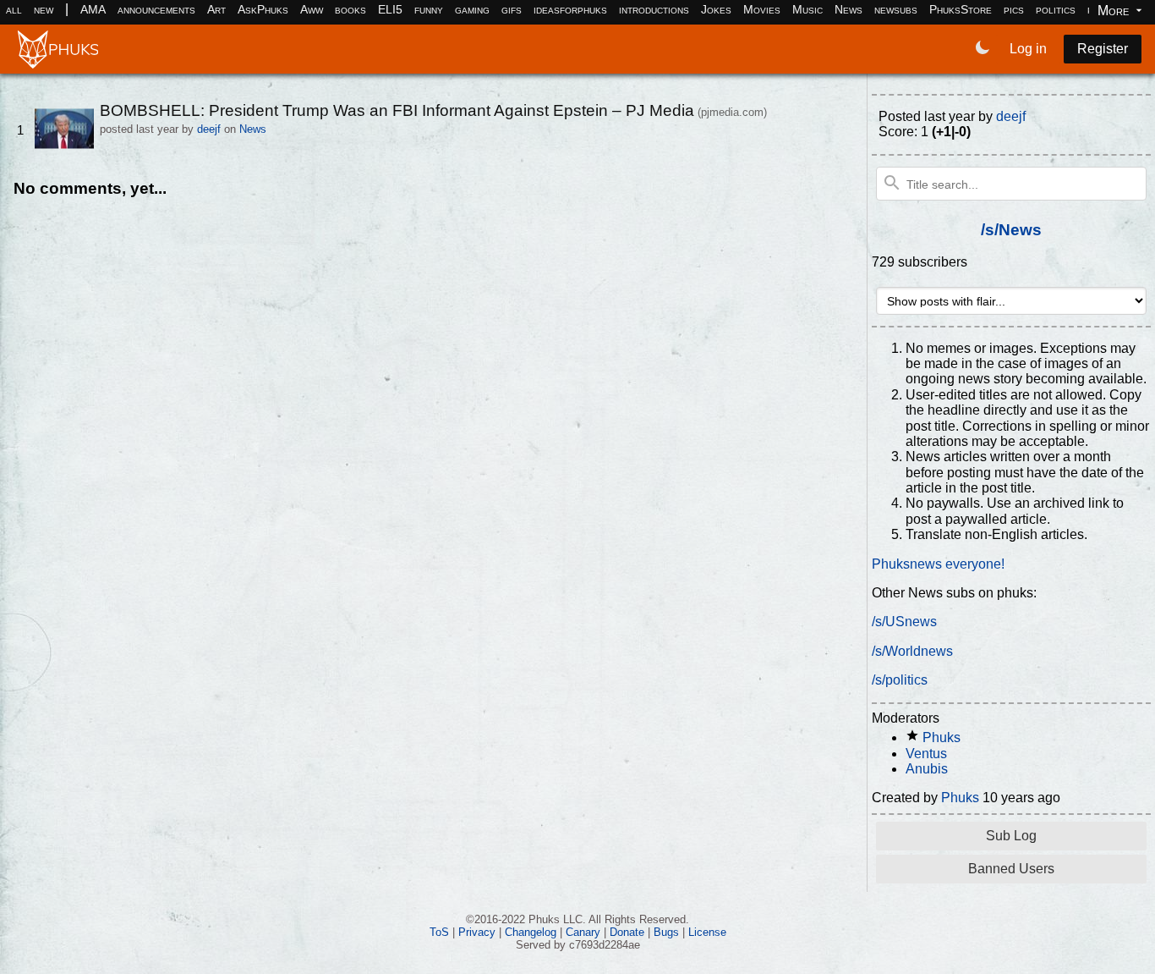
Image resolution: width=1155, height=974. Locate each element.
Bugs (666, 932)
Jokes (716, 9)
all (14, 9)
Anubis (927, 769)
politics (1056, 9)
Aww (311, 9)
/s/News (1011, 230)
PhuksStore (960, 9)
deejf (209, 129)
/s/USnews (904, 621)
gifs (511, 9)
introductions (654, 9)
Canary (583, 932)
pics (1014, 9)
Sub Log (1011, 835)
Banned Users (1011, 868)
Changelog (530, 932)
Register (1102, 48)
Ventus (926, 753)
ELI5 (390, 9)
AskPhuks (263, 9)
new (43, 9)
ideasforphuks (570, 9)
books (350, 9)
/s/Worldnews (912, 651)
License (707, 932)
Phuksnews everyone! (938, 564)
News (848, 9)
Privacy (476, 932)
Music (807, 9)
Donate (627, 932)
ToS (439, 932)
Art (216, 9)
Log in (1028, 48)
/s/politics (900, 680)
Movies (761, 9)
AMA (93, 9)
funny (428, 9)
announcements (156, 9)
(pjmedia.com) (732, 112)
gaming (472, 9)
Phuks (941, 737)
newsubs (895, 9)
